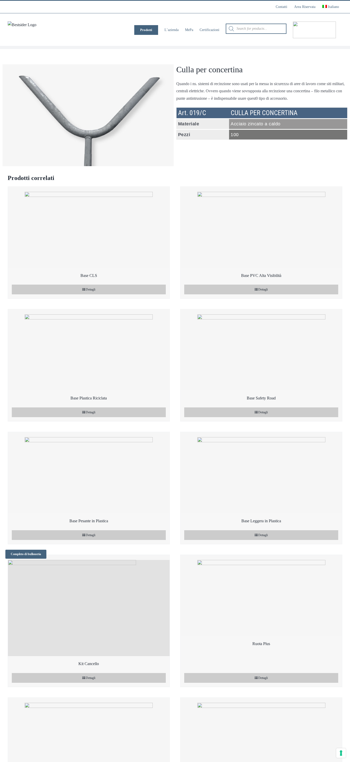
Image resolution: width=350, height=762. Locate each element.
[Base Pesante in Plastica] (89, 472)
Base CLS (88, 275)
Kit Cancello (88, 663)
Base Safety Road (261, 398)
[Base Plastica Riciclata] (89, 349)
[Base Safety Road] (261, 349)
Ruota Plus (261, 643)
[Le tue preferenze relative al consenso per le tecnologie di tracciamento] (341, 753)
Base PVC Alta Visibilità (261, 275)
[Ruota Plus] (261, 595)
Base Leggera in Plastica (261, 521)
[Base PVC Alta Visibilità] (261, 227)
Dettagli (90, 289)
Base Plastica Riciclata (88, 398)
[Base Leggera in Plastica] (261, 472)
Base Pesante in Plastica (88, 521)
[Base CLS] (89, 227)
